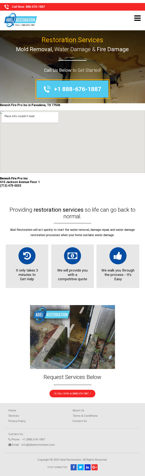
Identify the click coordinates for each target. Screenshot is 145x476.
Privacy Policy (16, 421)
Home (12, 410)
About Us (78, 410)
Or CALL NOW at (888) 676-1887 (72, 393)
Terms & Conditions (85, 415)
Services (13, 415)
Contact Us (79, 421)
